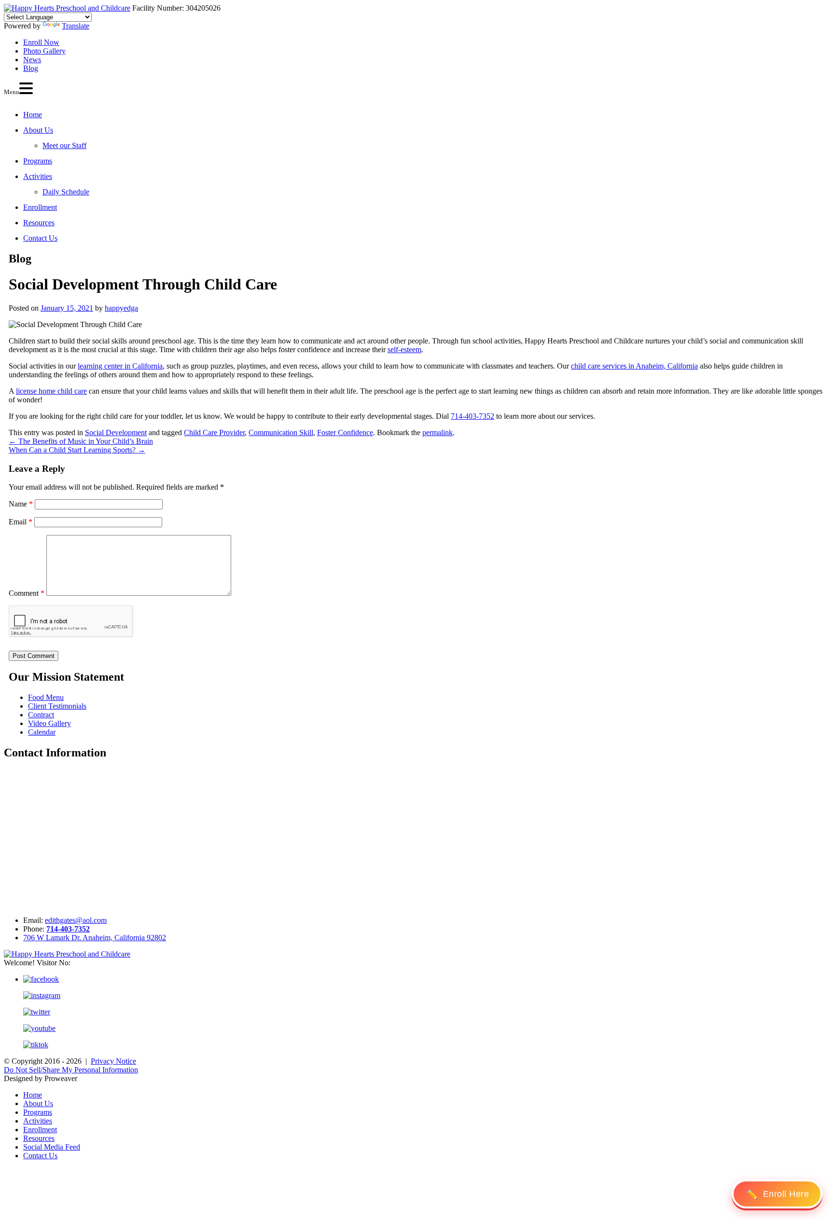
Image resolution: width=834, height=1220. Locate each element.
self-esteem (404, 349)
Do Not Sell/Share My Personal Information (71, 1070)
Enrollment (40, 207)
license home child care (51, 391)
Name (21, 504)
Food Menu (46, 697)
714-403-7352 (472, 416)
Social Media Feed (51, 1147)
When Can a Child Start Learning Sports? (77, 450)
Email (20, 522)
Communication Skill (281, 432)
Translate (75, 26)
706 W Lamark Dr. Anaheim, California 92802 (94, 937)
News (32, 59)
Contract (41, 715)
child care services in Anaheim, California (634, 366)
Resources (39, 223)
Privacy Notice (113, 1061)
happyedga (121, 308)
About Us (38, 130)
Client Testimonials (57, 706)
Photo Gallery (44, 51)
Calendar (42, 732)
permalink (437, 432)
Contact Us (40, 238)
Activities (37, 176)
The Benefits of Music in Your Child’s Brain (81, 441)
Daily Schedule (65, 192)
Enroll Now (41, 42)
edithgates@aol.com (76, 920)
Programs (37, 161)
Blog (30, 68)
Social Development (116, 432)
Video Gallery (49, 723)
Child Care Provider (214, 432)
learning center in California (120, 366)
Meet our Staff (64, 145)
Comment (26, 593)
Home (32, 114)
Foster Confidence (345, 432)
